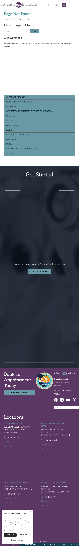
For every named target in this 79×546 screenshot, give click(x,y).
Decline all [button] (24, 535)
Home (6, 19)
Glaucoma (11, 125)
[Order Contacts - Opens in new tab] (57, 5)
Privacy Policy (8, 531)
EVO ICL (10, 120)
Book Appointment (39, 271)
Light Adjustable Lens (18, 135)
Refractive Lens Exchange (20, 149)
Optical (10, 139)
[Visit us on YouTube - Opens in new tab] (68, 400)
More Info (8, 446)
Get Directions (10, 442)
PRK (8, 144)
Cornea (10, 106)
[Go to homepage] (19, 5)
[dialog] (17, 527)
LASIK (9, 130)
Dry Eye (10, 116)
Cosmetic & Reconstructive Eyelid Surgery (28, 111)
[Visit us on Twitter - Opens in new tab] (74, 400)
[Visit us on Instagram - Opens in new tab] (62, 400)
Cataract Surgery (15, 97)
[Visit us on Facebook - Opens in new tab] (56, 400)
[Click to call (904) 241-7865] (49, 5)
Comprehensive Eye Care (19, 102)
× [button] (30, 512)
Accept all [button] (10, 535)
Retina (9, 153)
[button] (76, 5)
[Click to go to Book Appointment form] (64, 5)
